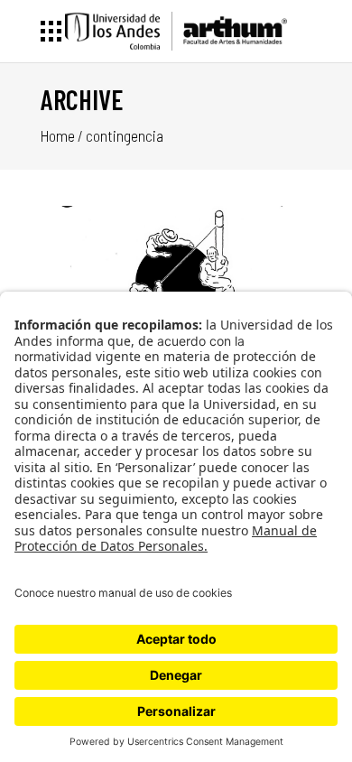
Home (58, 135)
